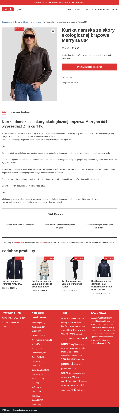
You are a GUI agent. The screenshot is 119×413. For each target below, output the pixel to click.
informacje (79, 334)
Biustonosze (36, 327)
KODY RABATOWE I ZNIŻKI (14, 318)
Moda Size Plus (68, 352)
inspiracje (64, 339)
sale (77, 369)
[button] (53, 31)
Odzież (77, 9)
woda (63, 385)
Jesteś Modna (74, 339)
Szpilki (34, 405)
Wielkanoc (84, 381)
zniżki (82, 390)
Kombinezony (37, 353)
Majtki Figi (35, 379)
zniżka (75, 390)
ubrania (68, 377)
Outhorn (72, 359)
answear (71, 318)
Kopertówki (36, 357)
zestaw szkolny (65, 390)
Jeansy (34, 348)
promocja (68, 363)
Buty (69, 9)
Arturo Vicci (80, 319)
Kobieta (17, 22)
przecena (65, 369)
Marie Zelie (79, 348)
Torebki (86, 9)
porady (83, 359)
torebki (63, 377)
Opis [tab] (4, 112)
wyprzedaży (19, 242)
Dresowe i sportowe (39, 340)
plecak (78, 359)
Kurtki (33, 366)
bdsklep (64, 323)
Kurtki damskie (35, 22)
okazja (65, 358)
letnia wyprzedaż (67, 348)
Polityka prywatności (10, 322)
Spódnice (35, 387)
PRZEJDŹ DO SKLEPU (89, 67)
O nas (4, 327)
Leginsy (34, 374)
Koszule (34, 361)
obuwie (43, 242)
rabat (73, 368)
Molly (78, 352)
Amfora (63, 319)
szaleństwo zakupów (78, 373)
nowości (64, 355)
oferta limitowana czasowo (75, 355)
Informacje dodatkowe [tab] (20, 112)
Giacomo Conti (68, 334)
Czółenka (35, 336)
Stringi (34, 396)
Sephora (66, 373)
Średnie (34, 392)
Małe (33, 383)
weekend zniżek (71, 381)
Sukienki (35, 400)
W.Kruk (75, 377)
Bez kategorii (36, 323)
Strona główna (7, 22)
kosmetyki (80, 344)
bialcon (71, 322)
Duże (33, 344)
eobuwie (81, 330)
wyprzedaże (79, 385)
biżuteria (78, 323)
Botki (33, 331)
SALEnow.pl (7, 410)
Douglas (71, 330)
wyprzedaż (69, 385)
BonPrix (65, 326)
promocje (78, 364)
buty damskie (73, 326)
